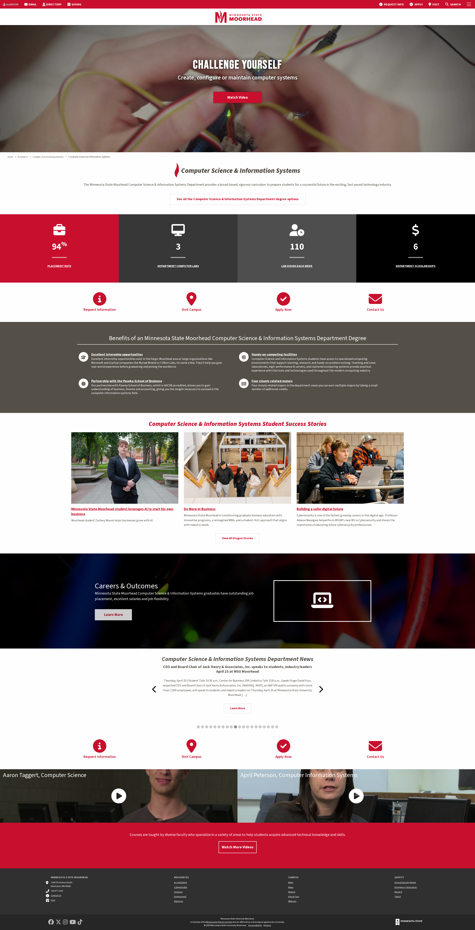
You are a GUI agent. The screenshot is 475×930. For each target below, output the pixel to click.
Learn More (113, 614)
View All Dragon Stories (237, 538)
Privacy (267, 925)
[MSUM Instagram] (65, 922)
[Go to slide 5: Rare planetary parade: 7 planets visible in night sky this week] (214, 726)
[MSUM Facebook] (51, 922)
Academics (23, 157)
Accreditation (180, 882)
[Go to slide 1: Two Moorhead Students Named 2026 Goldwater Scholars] (198, 726)
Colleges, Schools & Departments (48, 157)
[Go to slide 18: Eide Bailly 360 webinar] (268, 726)
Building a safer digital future (320, 509)
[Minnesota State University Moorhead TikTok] (80, 922)
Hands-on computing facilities (274, 354)
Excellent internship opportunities (117, 354)
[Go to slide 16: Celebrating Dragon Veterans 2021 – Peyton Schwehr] (260, 726)
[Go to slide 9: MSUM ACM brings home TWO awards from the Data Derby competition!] (231, 726)
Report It (398, 892)
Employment (180, 896)
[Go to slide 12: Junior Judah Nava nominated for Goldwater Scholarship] (243, 726)
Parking (291, 892)
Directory (178, 892)
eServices (178, 901)
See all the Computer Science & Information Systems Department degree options (238, 199)
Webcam (292, 901)
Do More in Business (200, 509)
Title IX (397, 896)
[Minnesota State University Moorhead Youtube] (73, 922)
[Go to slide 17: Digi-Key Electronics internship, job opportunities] (264, 726)
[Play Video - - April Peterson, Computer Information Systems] (356, 796)
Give (53, 900)
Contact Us (56, 895)
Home (10, 157)
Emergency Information (405, 887)
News (290, 887)
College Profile (180, 887)
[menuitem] (10, 4)
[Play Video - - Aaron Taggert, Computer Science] (119, 796)
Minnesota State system (219, 922)
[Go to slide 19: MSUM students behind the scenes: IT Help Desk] (272, 726)
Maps (290, 882)
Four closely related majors (272, 381)
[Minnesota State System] (409, 922)
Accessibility (255, 925)
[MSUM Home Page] (237, 17)
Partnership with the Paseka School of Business (126, 381)
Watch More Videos (237, 847)
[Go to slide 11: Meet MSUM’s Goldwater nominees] (239, 726)
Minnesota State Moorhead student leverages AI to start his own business (122, 511)
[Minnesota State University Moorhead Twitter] (58, 922)
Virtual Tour (293, 896)
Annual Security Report (405, 882)
